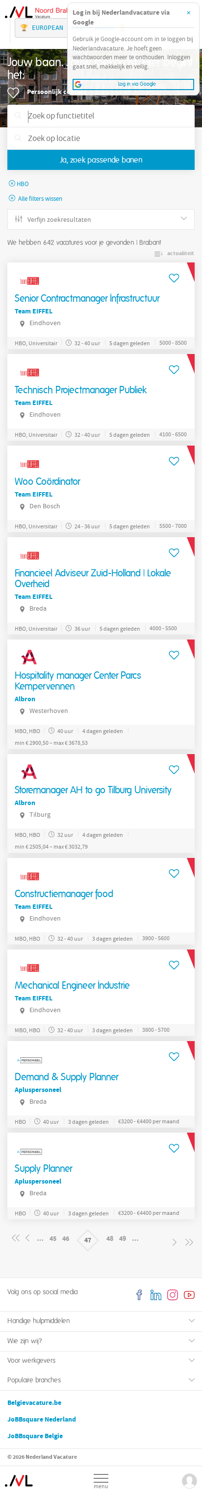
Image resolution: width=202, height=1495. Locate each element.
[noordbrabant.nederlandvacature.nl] (19, 1476)
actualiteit (180, 253)
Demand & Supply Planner (66, 1077)
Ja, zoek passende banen (101, 160)
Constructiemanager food (64, 894)
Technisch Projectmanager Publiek (81, 390)
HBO (23, 185)
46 (65, 1238)
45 (53, 1238)
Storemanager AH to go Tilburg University (93, 790)
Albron (25, 699)
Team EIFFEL (33, 311)
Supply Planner (43, 1169)
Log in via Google (137, 84)
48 (109, 1238)
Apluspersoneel (38, 1089)
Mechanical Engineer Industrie (72, 986)
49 (122, 1238)
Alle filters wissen (39, 199)
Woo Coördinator (47, 482)
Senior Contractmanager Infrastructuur (87, 299)
